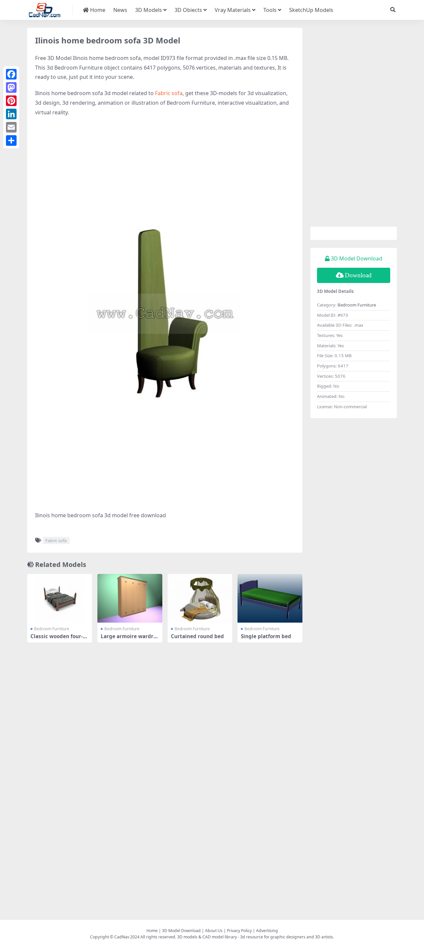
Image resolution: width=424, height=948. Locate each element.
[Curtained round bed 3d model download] (200, 598)
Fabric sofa (169, 93)
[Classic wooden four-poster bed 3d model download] (59, 598)
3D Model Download (181, 930)
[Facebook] (11, 74)
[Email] (11, 127)
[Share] (11, 140)
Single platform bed (266, 636)
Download (358, 275)
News (120, 10)
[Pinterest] (11, 100)
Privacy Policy (239, 930)
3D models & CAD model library (207, 937)
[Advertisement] (164, 170)
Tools (270, 10)
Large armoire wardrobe (128, 639)
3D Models (148, 10)
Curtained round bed (197, 636)
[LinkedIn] (11, 114)
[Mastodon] (11, 87)
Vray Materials (233, 10)
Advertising (267, 930)
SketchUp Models (311, 10)
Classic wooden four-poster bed (58, 639)
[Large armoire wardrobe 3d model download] (129, 598)
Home (97, 10)
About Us (214, 930)
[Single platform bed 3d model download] (270, 598)
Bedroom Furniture (51, 629)
